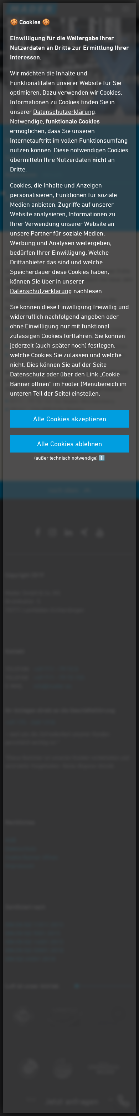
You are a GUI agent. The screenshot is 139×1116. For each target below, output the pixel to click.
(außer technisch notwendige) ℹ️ (69, 458)
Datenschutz (27, 373)
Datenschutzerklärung (64, 111)
